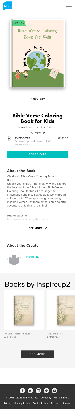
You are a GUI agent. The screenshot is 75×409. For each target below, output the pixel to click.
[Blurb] (7, 7)
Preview (37, 99)
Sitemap (66, 403)
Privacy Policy (22, 403)
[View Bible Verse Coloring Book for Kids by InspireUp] (37, 53)
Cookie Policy (40, 403)
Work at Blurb (61, 397)
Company (46, 397)
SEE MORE (37, 354)
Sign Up (55, 6)
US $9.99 (63, 138)
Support (55, 403)
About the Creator (23, 245)
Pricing (7, 403)
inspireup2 (33, 257)
